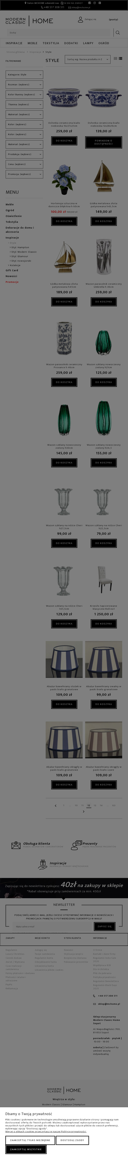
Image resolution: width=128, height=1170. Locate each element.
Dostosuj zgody (72, 1140)
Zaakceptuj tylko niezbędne (30, 1140)
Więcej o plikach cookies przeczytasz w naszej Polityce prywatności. (45, 1132)
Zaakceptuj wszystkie (26, 1149)
